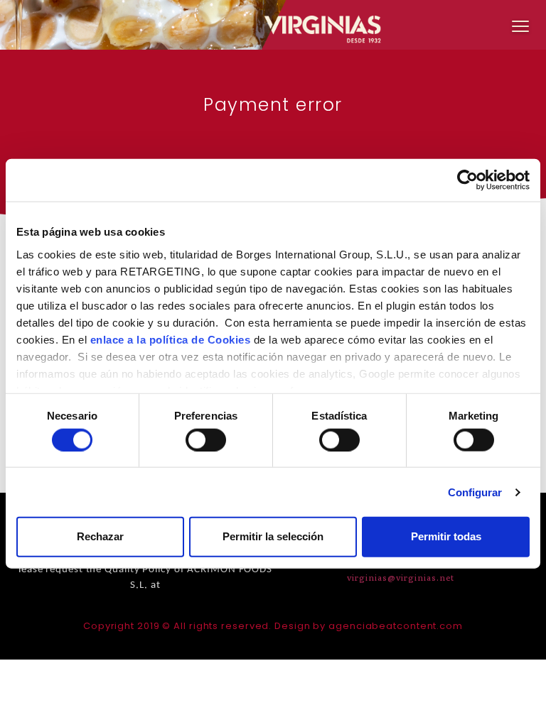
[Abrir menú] (520, 25)
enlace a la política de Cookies (170, 339)
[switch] (206, 439)
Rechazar (100, 536)
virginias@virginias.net (401, 577)
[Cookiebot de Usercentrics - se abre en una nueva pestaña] (467, 180)
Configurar (475, 492)
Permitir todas (446, 536)
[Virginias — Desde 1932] (273, 25)
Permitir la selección (273, 536)
